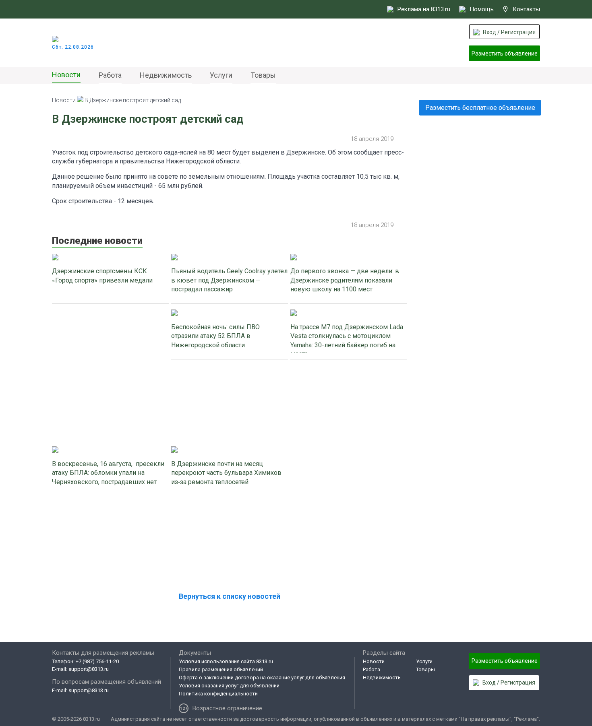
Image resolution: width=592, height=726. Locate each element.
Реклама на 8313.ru (423, 9)
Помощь (482, 9)
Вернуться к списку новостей (229, 596)
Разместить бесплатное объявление (480, 107)
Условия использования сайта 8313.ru (226, 661)
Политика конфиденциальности (218, 694)
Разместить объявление (505, 53)
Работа (110, 75)
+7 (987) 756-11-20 (97, 661)
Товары (263, 75)
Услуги (221, 75)
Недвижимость (166, 75)
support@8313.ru (88, 669)
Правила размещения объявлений (221, 669)
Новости (66, 74)
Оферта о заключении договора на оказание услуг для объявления (262, 677)
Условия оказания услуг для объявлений (229, 686)
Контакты (526, 9)
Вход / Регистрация (509, 32)
